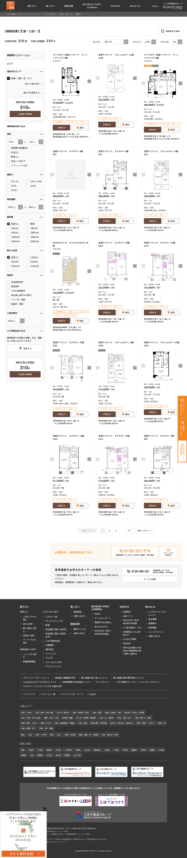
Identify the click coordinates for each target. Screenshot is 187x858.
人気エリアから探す (29, 618)
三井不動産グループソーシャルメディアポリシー (138, 681)
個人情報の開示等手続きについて (128, 677)
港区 (23, 750)
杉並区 (161, 750)
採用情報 (152, 627)
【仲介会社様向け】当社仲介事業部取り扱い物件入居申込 (132, 650)
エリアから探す (50, 14)
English (155, 6)
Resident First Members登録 (103, 632)
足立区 (58, 755)
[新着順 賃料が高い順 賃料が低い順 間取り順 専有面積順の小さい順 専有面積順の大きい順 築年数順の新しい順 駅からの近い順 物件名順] (115, 41)
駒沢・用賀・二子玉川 (145, 723)
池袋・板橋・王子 (28, 728)
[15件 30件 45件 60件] (176, 41)
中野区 (143, 750)
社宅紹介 (127, 643)
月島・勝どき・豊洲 (143, 717)
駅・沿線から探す (29, 630)
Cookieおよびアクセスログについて (39, 681)
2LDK (13, 185)
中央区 (40, 750)
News (97, 613)
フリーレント (50, 653)
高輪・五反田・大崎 (113, 712)
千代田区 (68, 750)
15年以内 (15, 237)
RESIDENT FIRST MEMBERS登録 (131, 622)
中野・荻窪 (82, 723)
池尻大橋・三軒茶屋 (99, 723)
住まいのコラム (101, 626)
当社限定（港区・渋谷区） (56, 629)
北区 (32, 755)
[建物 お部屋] (149, 41)
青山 (23, 734)
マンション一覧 (48, 694)
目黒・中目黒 (70, 734)
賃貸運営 (77, 611)
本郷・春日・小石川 (29, 723)
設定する (27, 348)
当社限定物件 (17, 282)
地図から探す (29, 635)
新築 (32, 223)
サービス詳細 (149, 579)
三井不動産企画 (52, 640)
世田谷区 (97, 750)
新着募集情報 (29, 661)
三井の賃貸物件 (18, 290)
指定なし (15, 223)
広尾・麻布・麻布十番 (44, 712)
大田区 (107, 750)
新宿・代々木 (46, 723)
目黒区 (78, 750)
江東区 (116, 750)
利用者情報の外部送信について (76, 681)
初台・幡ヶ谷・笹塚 (110, 734)
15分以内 (34, 266)
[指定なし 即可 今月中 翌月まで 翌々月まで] (16, 321)
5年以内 (14, 232)
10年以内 (34, 232)
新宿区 (49, 750)
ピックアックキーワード (72, 694)
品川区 (87, 750)
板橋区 (23, 755)
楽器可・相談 (17, 304)
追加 (81, 127)
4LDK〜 (14, 190)
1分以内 (34, 257)
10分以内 (15, 266)
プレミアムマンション (54, 620)
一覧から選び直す (31, 83)
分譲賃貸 (49, 645)
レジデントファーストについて (157, 613)
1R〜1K (14, 181)
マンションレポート (103, 618)
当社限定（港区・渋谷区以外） (55, 635)
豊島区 (152, 750)
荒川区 (49, 755)
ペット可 (49, 657)
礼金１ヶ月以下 (18, 161)
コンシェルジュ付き (53, 662)
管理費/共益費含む (19, 148)
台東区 (125, 750)
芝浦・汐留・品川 (124, 717)
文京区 (58, 750)
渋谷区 (31, 750)
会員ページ (128, 616)
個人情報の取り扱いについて (94, 677)
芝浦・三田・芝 (21, 78)
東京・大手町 (41, 734)
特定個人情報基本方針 (65, 677)
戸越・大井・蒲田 (46, 728)
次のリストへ (143, 531)
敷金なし (15, 156)
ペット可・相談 (18, 299)
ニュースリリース (155, 631)
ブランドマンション (53, 666)
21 (129, 531)
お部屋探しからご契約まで (131, 633)
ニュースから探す (29, 656)
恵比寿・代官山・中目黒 (134, 712)
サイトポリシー (103, 681)
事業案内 (152, 623)
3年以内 (34, 228)
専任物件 (15, 286)
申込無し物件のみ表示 (21, 295)
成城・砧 (161, 723)
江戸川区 (77, 755)
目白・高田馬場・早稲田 (64, 723)
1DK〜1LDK (35, 181)
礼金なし (15, 152)
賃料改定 (49, 649)
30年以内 (34, 241)
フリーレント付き (19, 165)
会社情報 (152, 619)
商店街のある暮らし (103, 622)
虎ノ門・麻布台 (63, 712)
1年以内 (14, 228)
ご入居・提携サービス (132, 627)
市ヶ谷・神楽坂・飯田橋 (86, 717)
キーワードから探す (29, 641)
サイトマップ (29, 694)
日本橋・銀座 (67, 717)
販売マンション (79, 629)
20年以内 (34, 237)
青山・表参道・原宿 (81, 712)
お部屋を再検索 (25, 113)
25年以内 (15, 241)
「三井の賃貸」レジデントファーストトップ (22, 14)
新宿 (52, 734)
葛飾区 (67, 755)
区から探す (28, 623)
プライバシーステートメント (36, 677)
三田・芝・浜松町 (106, 717)
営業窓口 (127, 611)
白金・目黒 (96, 712)
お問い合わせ (79, 616)
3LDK (33, 185)
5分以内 (34, 261)
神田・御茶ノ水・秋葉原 (88, 734)
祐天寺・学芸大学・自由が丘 (121, 723)
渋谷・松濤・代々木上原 (30, 717)
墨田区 (134, 750)
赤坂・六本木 (26, 712)
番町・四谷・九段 (51, 717)
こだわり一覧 (51, 616)
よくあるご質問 (129, 639)
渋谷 (30, 734)
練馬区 (40, 755)
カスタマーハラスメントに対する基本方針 (42, 686)
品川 (59, 734)
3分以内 (14, 261)
